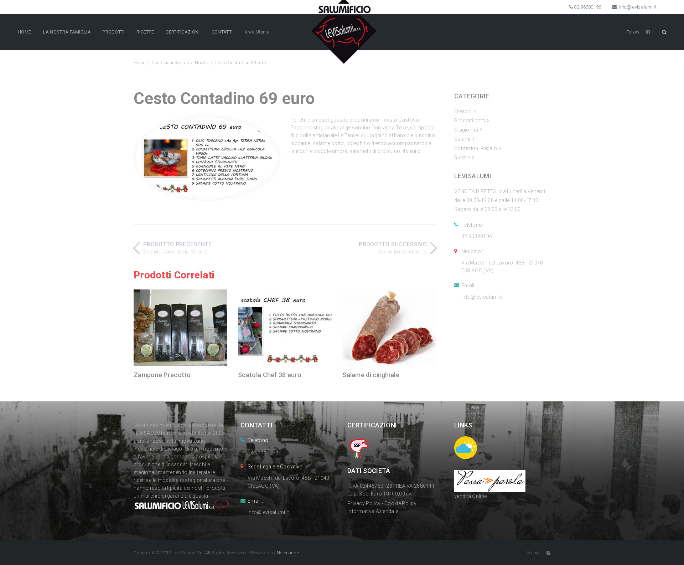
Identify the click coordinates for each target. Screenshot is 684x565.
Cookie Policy (400, 503)
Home (139, 62)
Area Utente (257, 32)
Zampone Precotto (162, 375)
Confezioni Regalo (170, 62)
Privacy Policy (363, 503)
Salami (462, 139)
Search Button (664, 32)
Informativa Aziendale (372, 511)
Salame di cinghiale (370, 375)
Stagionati (466, 130)
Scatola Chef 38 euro (269, 375)
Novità (201, 62)
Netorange (288, 552)
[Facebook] (648, 32)
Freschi (463, 111)
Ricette (462, 157)
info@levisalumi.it (637, 7)
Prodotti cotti (469, 120)
